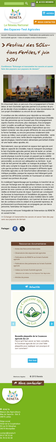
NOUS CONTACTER (46, 22)
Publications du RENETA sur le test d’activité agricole (31, 258)
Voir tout (32, 360)
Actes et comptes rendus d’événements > (32, 37)
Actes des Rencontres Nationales (27, 249)
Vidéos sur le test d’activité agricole (28, 270)
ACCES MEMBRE (46, 2)
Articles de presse (21, 277)
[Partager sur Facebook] (15, 228)
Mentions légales (19, 377)
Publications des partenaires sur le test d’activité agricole (32, 265)
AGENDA (50, 13)
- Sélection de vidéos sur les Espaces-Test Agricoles (32, 273)
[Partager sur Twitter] (22, 228)
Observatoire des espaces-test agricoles (30, 253)
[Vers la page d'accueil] (15, 16)
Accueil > (4, 35)
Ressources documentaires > (18, 35)
